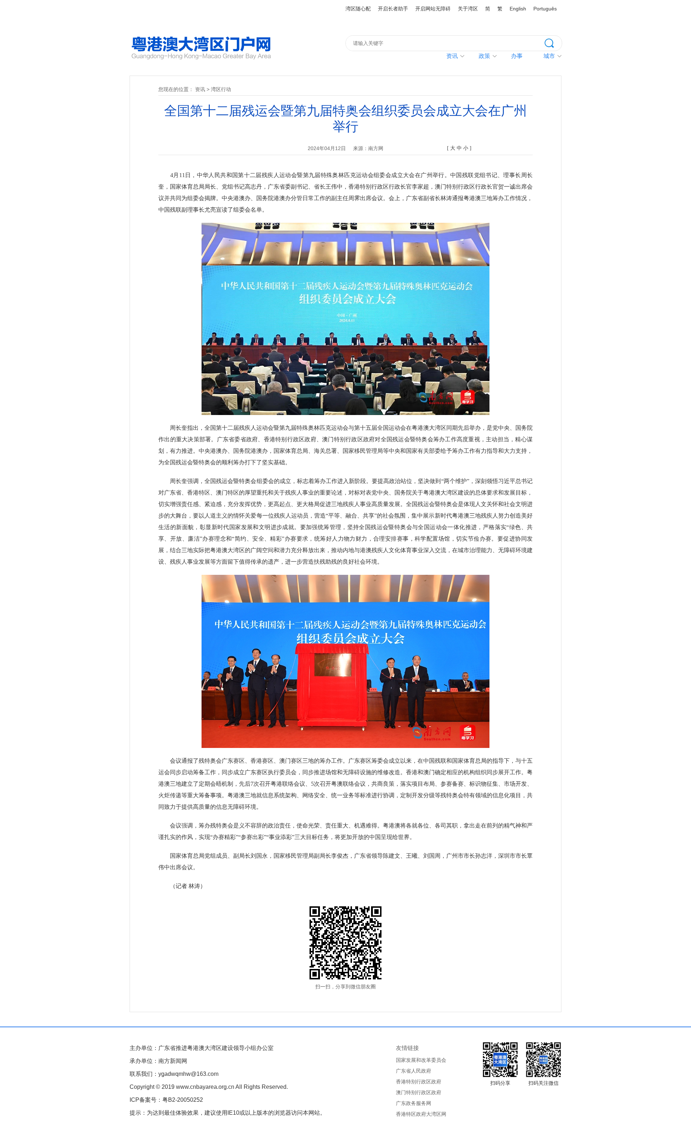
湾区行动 (221, 89)
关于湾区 (468, 9)
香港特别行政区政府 (418, 1081)
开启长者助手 (393, 9)
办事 (517, 56)
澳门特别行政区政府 (418, 1092)
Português (545, 9)
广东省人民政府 (413, 1071)
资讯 (452, 56)
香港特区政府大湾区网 (421, 1114)
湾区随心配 (358, 9)
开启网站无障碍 (433, 9)
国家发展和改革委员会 (421, 1060)
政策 (484, 56)
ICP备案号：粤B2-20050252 (166, 1100)
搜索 (553, 42)
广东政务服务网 (413, 1103)
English (518, 9)
